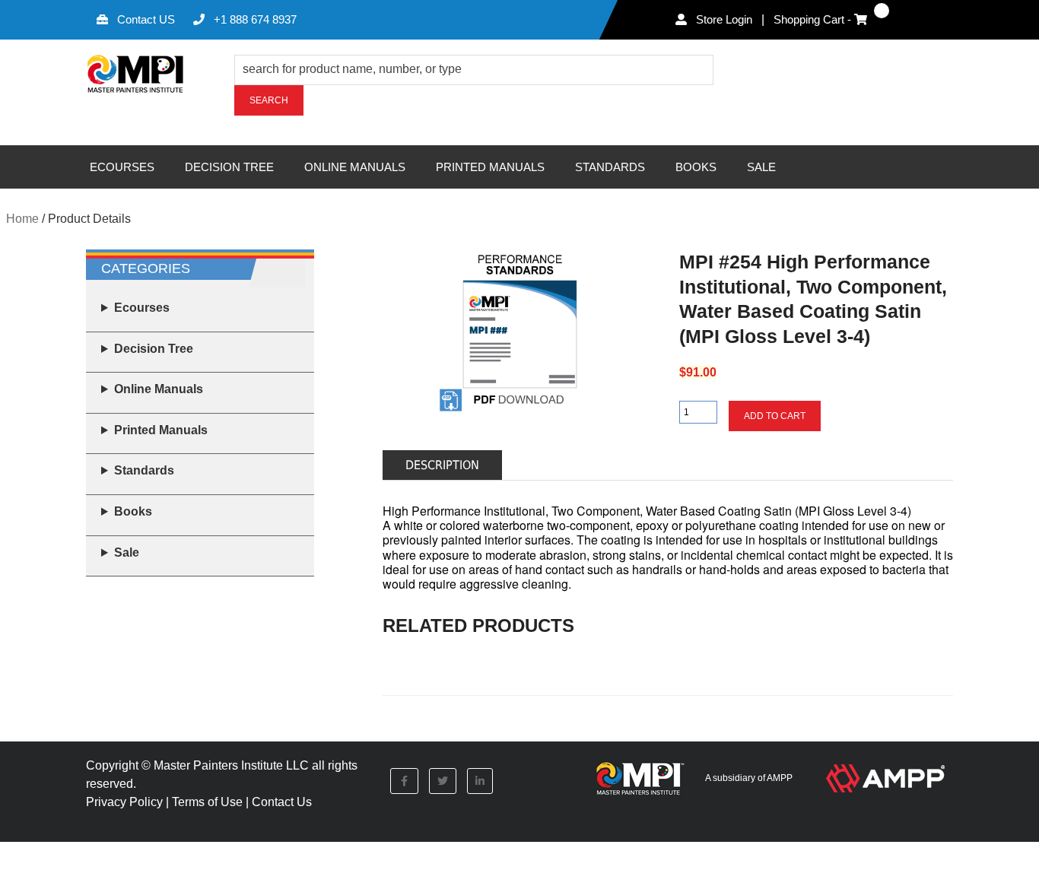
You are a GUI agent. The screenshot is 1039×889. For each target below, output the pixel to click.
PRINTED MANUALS (490, 166)
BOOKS (695, 166)
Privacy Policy (124, 801)
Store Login (722, 19)
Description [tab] (442, 465)
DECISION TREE (229, 166)
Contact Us (282, 801)
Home (22, 218)
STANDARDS (610, 166)
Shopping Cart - (814, 19)
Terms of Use (207, 801)
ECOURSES (122, 166)
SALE (761, 166)
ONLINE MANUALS (354, 166)
